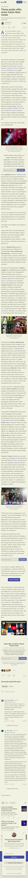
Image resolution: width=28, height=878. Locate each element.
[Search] (25, 802)
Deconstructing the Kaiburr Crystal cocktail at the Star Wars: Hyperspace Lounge (10, 827)
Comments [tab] (4, 686)
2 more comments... (6, 795)
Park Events (4, 6)
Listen (24, 23)
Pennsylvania (5, 249)
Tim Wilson (7, 730)
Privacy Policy (19, 869)
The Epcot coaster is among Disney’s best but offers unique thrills (9, 813)
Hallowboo (14, 370)
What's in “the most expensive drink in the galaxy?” (8, 823)
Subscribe (19, 2)
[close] (23, 833)
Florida (3, 177)
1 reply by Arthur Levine (12, 725)
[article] (14, 812)
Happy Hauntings (19, 346)
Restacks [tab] (11, 686)
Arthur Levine (8, 22)
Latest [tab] (6, 803)
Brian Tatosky (7, 700)
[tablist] (7, 686)
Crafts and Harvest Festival (10, 420)
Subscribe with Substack (15, 863)
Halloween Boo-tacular (14, 460)
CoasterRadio (15, 602)
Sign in (25, 2)
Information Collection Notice (16, 663)
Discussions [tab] (12, 803)
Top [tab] (3, 803)
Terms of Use (21, 662)
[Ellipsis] (26, 700)
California (19, 174)
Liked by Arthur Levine (10, 702)
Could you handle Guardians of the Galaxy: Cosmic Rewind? (9, 808)
